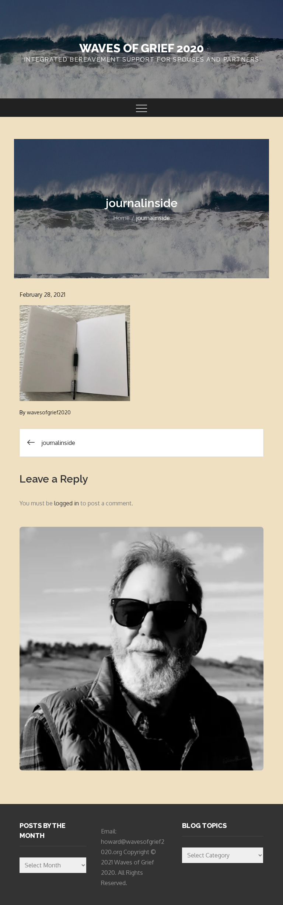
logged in (66, 503)
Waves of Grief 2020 (141, 48)
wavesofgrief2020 (49, 412)
